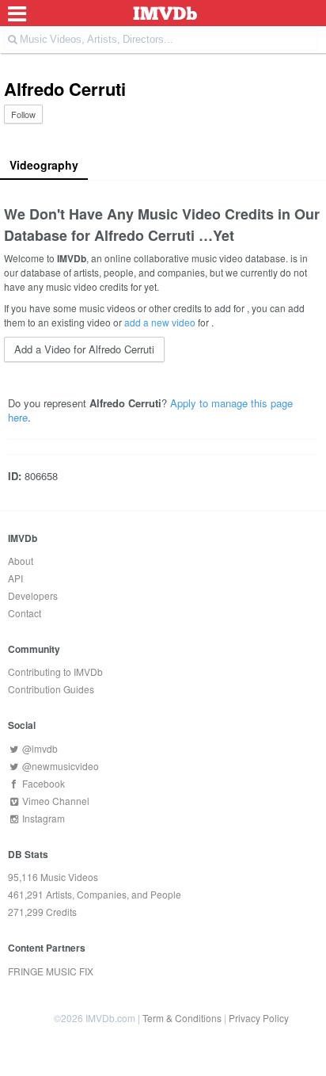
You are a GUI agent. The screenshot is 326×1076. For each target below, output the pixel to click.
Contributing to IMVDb (55, 671)
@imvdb (39, 748)
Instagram (42, 818)
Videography (43, 165)
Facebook (42, 783)
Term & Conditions (182, 1017)
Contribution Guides (51, 689)
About (20, 560)
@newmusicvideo (59, 766)
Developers (33, 595)
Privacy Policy (259, 1017)
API (15, 578)
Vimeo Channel (54, 800)
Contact (24, 613)
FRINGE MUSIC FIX (50, 971)
